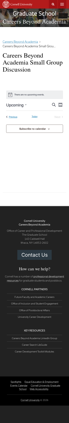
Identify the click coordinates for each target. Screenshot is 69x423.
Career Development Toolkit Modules (34, 351)
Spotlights (16, 381)
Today (35, 116)
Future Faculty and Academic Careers (34, 297)
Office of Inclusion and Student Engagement (34, 303)
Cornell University (30, 400)
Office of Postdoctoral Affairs (34, 310)
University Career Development (34, 316)
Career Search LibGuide (34, 344)
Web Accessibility (39, 389)
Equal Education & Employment (41, 381)
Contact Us (34, 255)
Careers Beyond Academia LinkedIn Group (34, 338)
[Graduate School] (34, 13)
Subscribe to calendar (32, 128)
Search (53, 4)
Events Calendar (19, 385)
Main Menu (62, 4)
